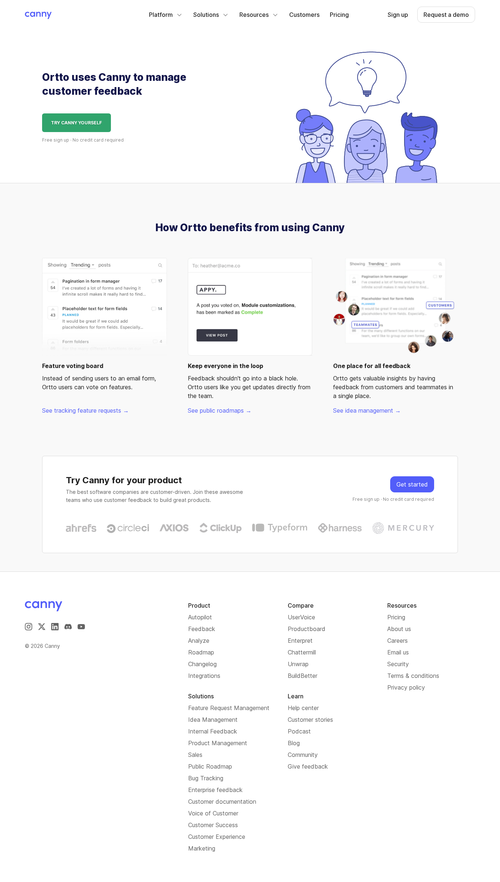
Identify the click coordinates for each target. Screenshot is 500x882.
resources (254, 14)
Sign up (398, 14)
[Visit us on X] (41, 626)
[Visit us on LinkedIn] (55, 626)
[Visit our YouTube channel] (81, 626)
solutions (206, 14)
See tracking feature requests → (85, 410)
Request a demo (446, 14)
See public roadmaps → (219, 410)
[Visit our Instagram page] (28, 626)
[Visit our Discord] (68, 626)
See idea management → (367, 410)
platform (161, 14)
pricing (339, 14)
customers (304, 14)
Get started (412, 484)
